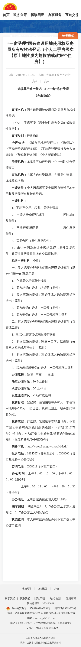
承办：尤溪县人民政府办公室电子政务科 (40, 642)
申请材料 (18, 200)
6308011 (32, 466)
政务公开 (20, 15)
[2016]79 (69, 427)
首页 (6, 15)
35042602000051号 (40, 608)
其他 (56, 588)
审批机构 (18, 174)
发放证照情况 (21, 395)
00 (40, 473)
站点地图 (55, 598)
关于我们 (10, 598)
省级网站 (26, 588)
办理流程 (18, 374)
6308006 (64, 453)
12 (46, 473)
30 (34, 381)
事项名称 (18, 109)
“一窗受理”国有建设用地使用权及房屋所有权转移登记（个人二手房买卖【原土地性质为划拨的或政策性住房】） (40, 52)
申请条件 (18, 187)
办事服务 (55, 15)
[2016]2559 (37, 439)
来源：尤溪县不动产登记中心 (55, 74)
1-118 (60, 499)
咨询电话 (18, 466)
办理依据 (18, 142)
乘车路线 (18, 506)
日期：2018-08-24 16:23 (21, 74)
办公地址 (18, 499)
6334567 (32, 453)
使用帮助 (71, 598)
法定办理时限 (21, 381)
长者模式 (68, 35)
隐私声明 (39, 598)
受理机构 (18, 161)
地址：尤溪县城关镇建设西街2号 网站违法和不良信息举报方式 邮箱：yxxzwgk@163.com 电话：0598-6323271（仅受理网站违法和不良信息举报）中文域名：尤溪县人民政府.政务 (41, 620)
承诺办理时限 (21, 388)
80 (58, 402)
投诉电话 (18, 453)
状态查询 (18, 519)
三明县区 (42, 588)
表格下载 (18, 446)
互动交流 (72, 15)
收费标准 (18, 402)
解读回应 (37, 15)
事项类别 (18, 135)
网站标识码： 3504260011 (41, 603)
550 (20, 408)
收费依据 (18, 421)
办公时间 (18, 473)
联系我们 (25, 598)
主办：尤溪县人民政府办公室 (40, 637)
